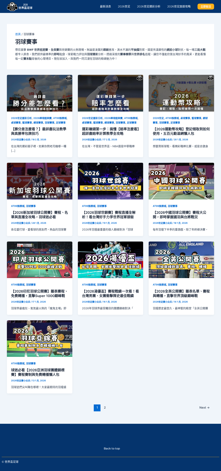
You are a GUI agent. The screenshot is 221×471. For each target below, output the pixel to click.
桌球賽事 (16, 122)
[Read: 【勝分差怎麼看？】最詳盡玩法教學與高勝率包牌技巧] (39, 93)
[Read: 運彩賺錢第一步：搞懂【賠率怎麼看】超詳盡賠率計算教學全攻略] (110, 93)
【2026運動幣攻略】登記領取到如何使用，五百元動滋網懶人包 (181, 131)
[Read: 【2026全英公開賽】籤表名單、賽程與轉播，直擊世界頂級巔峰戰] (181, 259)
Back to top (110, 448)
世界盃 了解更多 (110, 423)
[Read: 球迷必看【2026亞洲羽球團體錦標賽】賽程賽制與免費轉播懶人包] (39, 338)
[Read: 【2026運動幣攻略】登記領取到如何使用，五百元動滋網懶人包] (181, 93)
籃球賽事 (27, 122)
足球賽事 (61, 122)
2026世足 (124, 6)
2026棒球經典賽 (42, 118)
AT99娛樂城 (60, 118)
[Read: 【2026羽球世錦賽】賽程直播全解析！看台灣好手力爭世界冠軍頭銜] (110, 180)
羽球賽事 (49, 122)
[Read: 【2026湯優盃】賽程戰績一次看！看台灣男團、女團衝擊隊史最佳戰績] (110, 259)
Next (204, 407)
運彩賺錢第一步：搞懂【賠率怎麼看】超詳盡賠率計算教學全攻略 (110, 131)
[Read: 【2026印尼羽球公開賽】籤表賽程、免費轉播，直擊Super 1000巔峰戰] (39, 259)
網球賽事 (38, 122)
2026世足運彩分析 (148, 6)
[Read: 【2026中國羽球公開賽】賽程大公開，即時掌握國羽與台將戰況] (181, 180)
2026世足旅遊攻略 (179, 6)
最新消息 (105, 6)
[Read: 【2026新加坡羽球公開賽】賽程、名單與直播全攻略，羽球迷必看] (39, 180)
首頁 (18, 34)
